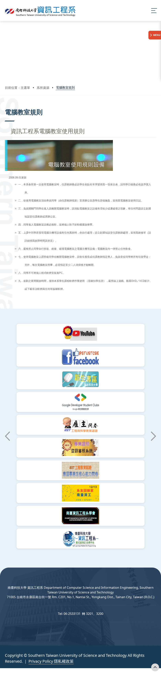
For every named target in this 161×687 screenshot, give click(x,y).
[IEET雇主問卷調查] (80, 425)
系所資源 (43, 88)
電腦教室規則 (65, 87)
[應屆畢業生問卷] (80, 470)
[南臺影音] (80, 334)
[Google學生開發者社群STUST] (80, 402)
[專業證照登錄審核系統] (80, 447)
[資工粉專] (80, 356)
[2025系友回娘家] (80, 493)
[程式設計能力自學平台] (80, 538)
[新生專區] (80, 379)
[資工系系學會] (80, 516)
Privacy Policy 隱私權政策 (51, 661)
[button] (7, 436)
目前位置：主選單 (17, 88)
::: (6, 106)
